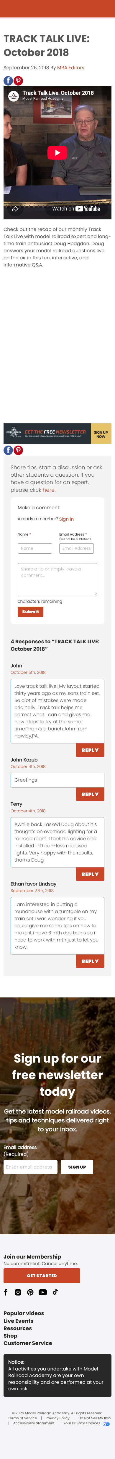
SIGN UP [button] (77, 1167)
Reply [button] (90, 750)
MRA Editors (70, 67)
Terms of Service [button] (22, 1418)
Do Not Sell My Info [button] (94, 1418)
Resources (18, 1328)
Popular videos (24, 1313)
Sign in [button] (66, 519)
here (49, 490)
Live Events (19, 1321)
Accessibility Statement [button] (34, 1423)
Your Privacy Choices (81, 1423)
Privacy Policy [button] (58, 1418)
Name (24, 534)
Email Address (75, 536)
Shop (10, 1336)
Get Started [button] (42, 1276)
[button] (8, 81)
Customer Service (28, 1343)
